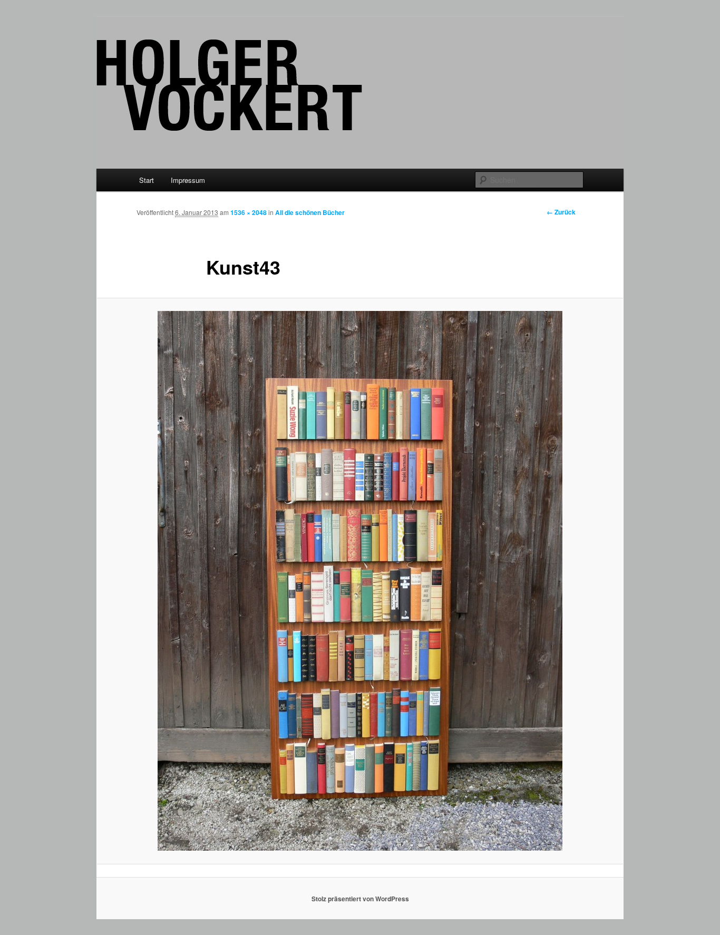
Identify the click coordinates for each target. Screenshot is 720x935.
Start (146, 180)
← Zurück (561, 212)
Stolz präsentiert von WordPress (360, 898)
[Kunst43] (360, 581)
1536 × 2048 (248, 212)
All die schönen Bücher (310, 212)
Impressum (188, 180)
